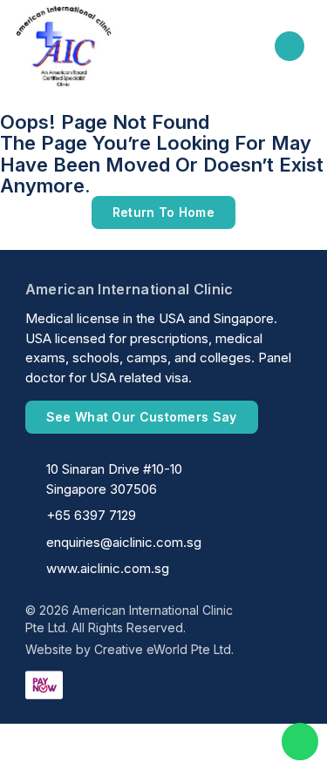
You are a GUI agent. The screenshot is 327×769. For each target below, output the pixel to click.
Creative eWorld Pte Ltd (162, 649)
